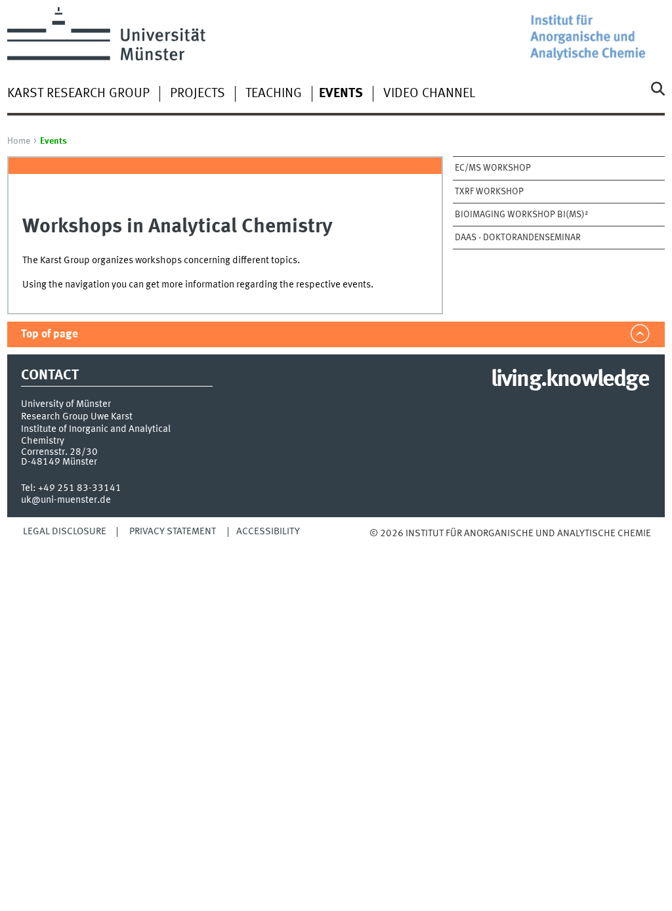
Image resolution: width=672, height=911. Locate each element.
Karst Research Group (78, 93)
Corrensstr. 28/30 (59, 452)
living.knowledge (570, 380)
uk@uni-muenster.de (66, 500)
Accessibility (268, 531)
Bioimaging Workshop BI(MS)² (521, 214)
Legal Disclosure (64, 531)
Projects (197, 93)
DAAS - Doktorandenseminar (518, 237)
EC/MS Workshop (493, 168)
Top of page (49, 334)
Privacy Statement (172, 531)
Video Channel (429, 93)
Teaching (273, 93)
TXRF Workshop (489, 191)
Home (18, 141)
